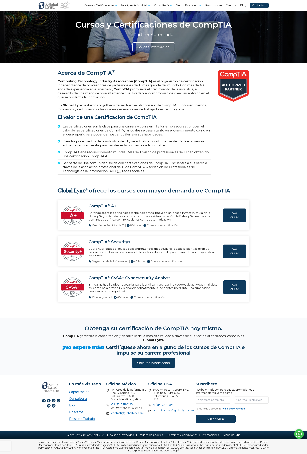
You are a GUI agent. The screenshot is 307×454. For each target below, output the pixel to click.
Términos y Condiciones (182, 435)
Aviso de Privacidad (233, 408)
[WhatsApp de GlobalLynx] (58, 400)
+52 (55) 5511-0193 (122, 404)
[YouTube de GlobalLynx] (49, 406)
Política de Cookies (151, 435)
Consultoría (78, 399)
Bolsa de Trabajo (82, 419)
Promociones (210, 435)
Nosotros (76, 412)
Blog (72, 405)
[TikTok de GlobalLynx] (53, 406)
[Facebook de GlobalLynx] (49, 400)
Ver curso (234, 215)
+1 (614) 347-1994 (163, 404)
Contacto (258, 5)
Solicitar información (153, 363)
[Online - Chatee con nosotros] (299, 433)
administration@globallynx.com (173, 410)
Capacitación (79, 392)
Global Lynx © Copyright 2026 (86, 435)
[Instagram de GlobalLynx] (53, 400)
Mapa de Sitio (231, 435)
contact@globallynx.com (127, 413)
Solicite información (153, 47)
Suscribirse (216, 419)
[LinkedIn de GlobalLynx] (44, 400)
